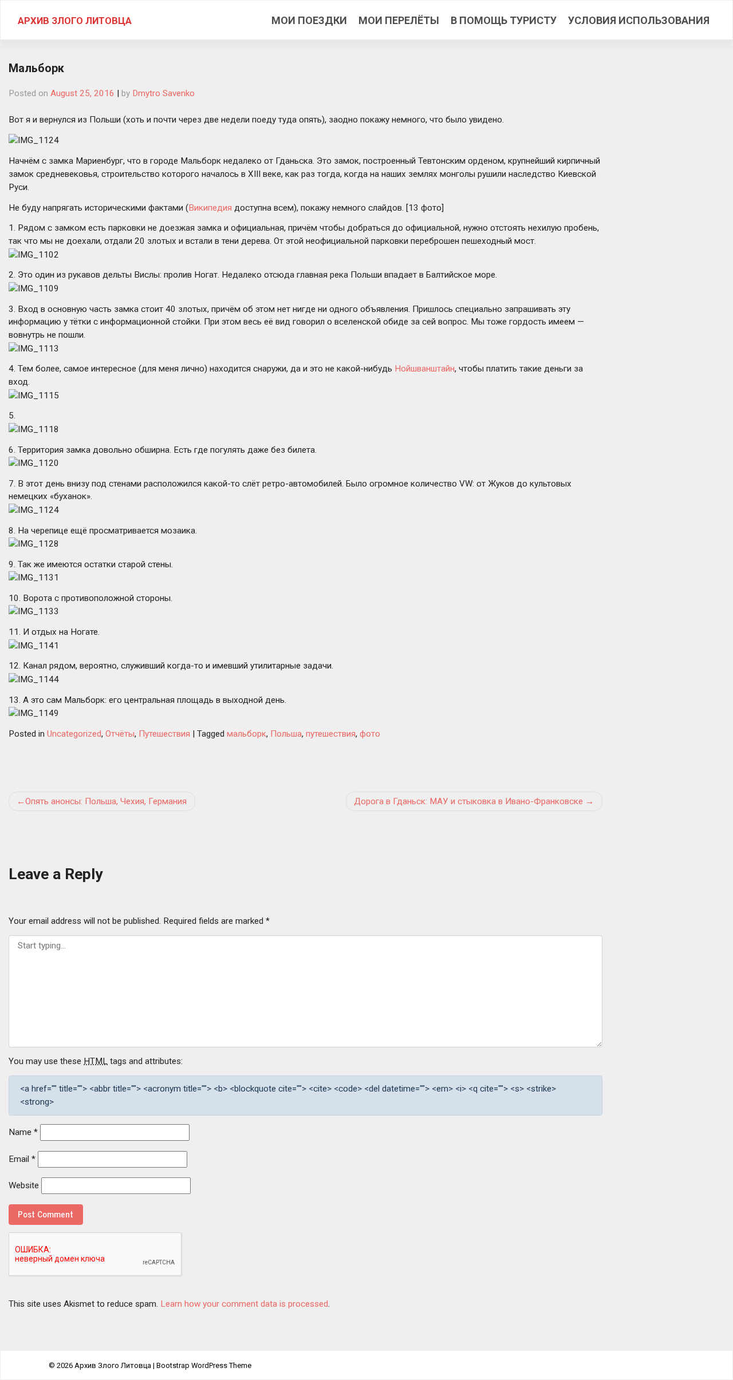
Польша (286, 734)
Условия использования (639, 20)
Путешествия (164, 734)
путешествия (331, 734)
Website (24, 1185)
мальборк (246, 734)
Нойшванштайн (425, 368)
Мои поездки (309, 20)
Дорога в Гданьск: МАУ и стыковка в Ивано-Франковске (468, 801)
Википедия (210, 208)
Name (23, 1132)
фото (370, 734)
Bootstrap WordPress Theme (203, 1365)
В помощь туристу (504, 20)
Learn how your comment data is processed (244, 1304)
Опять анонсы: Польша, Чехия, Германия (106, 801)
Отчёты (120, 734)
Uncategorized (74, 734)
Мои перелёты (398, 20)
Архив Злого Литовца (75, 20)
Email (22, 1159)
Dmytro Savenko (163, 93)
